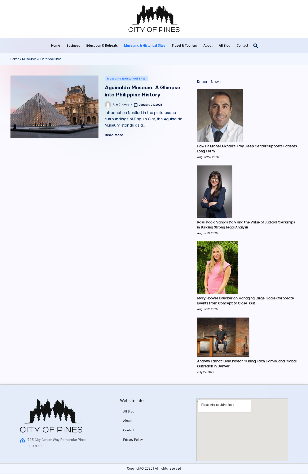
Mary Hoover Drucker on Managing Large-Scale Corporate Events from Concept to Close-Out (245, 301)
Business (73, 45)
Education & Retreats (102, 45)
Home (55, 45)
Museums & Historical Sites (144, 45)
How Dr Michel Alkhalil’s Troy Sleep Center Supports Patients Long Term (247, 149)
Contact (242, 45)
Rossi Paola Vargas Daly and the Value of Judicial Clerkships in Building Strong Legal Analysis (246, 225)
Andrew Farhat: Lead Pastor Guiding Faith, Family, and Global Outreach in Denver (246, 364)
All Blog (224, 45)
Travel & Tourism (184, 45)
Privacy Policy (133, 440)
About (207, 45)
